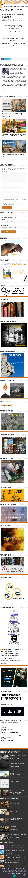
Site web (4, 194)
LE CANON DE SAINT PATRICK (16, 779)
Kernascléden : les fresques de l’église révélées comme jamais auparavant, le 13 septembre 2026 (13, 115)
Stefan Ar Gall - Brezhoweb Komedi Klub (10, 732)
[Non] (26, 872)
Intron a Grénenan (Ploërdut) (7, 653)
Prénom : (3, 219)
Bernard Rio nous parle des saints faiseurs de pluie (13, 6)
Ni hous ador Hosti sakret (6, 651)
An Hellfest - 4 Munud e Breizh (7, 729)
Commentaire (5, 171)
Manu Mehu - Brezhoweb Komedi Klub (9, 726)
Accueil (2, 9)
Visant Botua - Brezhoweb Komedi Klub (9, 722)
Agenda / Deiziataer (10, 9)
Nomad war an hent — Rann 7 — (8, 740)
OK (14, 875)
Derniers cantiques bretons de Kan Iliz (11, 649)
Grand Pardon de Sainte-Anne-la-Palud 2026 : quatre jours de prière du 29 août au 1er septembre (14, 135)
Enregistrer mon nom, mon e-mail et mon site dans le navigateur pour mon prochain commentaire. (14, 200)
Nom (3, 185)
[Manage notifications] (24, 874)
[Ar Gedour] (14, 2)
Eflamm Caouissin (6, 19)
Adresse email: (4, 225)
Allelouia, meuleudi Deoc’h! (7, 660)
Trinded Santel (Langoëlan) (7, 655)
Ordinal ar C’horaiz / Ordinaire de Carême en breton (12, 662)
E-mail (3, 190)
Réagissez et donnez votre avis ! (9, 20)
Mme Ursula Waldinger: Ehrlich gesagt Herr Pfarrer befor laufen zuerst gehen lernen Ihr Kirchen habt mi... (15, 852)
